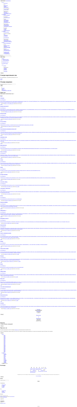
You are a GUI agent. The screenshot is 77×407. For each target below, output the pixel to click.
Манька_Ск (6, 103)
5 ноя (1, 262)
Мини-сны (3, 89)
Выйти (5, 65)
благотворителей (12, 396)
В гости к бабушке (3, 121)
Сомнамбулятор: (8, 0)
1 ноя (1, 301)
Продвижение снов (7, 22)
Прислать (3, 392)
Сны (1, 99)
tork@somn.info (5, 397)
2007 (4, 347)
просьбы (6, 20)
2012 (4, 343)
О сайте (3, 386)
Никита (6, 126)
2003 (4, 350)
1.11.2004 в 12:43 (8, 308)
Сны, (3, 2)
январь (5, 353)
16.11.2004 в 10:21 (13, 207)
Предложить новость (7, 50)
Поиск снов (5, 3)
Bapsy (5, 308)
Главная (3, 88)
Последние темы (7, 45)
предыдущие (38, 310)
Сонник (5, 29)
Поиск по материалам (7, 43)
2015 (4, 340)
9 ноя (1, 231)
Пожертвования (6, 52)
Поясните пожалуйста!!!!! (4, 106)
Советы (5, 28)
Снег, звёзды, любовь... (4, 181)
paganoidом (4, 396)
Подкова (1, 241)
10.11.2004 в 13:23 (9, 230)
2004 (4, 349)
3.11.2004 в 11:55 (9, 300)
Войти (3, 58)
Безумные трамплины (4, 174)
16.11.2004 (17, 186)
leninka (6, 254)
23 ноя (1, 143)
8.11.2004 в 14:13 (11, 261)
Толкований (6, 35)
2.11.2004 (16, 300)
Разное (3, 42)
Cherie (6, 292)
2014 (4, 341)
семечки (1, 159)
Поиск (3, 391)
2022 (4, 335)
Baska (5, 179)
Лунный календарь (7, 30)
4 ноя (1, 269)
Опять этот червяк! (3, 151)
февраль (5, 354)
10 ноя (1, 216)
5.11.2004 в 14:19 (8, 268)
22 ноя (1, 158)
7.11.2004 (17, 254)
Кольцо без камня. (3, 113)
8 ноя (1, 239)
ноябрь (5, 361)
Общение (5, 68)
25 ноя (1, 135)
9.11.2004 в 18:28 (8, 238)
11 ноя (1, 208)
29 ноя (1, 104)
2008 (4, 346)
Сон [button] (1, 79)
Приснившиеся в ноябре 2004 (6, 90)
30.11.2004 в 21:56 (10, 103)
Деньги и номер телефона (4, 248)
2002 (4, 351)
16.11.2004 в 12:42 (10, 200)
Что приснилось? (3, 84)
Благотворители (6, 37)
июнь (5, 357)
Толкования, (4, 14)
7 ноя (1, 246)
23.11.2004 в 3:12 (9, 157)
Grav (5, 238)
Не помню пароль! (5, 63)
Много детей (2, 278)
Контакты (5, 69)
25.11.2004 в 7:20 (8, 142)
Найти (38, 381)
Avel (5, 142)
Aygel (5, 300)
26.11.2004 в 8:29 (9, 134)
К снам (6, 25)
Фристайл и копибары (4, 202)
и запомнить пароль (5, 59)
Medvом (1, 396)
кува (5, 268)
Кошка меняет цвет (3, 145)
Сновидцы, (4, 31)
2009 (4, 345)
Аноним (5, 134)
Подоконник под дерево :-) (4, 218)
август (5, 359)
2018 (4, 338)
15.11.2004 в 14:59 (9, 254)
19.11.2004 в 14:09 (9, 179)
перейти (3, 363)
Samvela (6, 157)
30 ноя (1, 96)
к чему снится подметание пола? (5, 286)
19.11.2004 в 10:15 (9, 186)
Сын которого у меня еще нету (5, 188)
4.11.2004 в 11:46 (9, 284)
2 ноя (1, 293)
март (4, 355)
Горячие (5, 6)
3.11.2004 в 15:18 (9, 292)
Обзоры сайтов (6, 9)
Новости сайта (6, 49)
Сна (4, 34)
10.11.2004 (16, 223)
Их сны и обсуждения (7, 40)
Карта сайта (4, 384)
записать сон (17, 329)
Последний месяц (7, 17)
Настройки (5, 71)
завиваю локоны (3, 271)
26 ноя (1, 127)
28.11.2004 (18, 126)
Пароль (1, 56)
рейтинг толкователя (8, 26)
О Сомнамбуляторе (7, 53)
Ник (1, 55)
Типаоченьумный (7, 207)
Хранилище (4, 390)
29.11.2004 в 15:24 (10, 126)
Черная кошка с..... (3, 210)
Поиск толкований (7, 15)
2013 (4, 342)
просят (6, 21)
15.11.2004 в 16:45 (8, 223)
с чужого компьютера (5, 60)
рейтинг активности (8, 41)
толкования (6, 24)
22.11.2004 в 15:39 (9, 165)
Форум (3, 387)
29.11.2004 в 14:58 (10, 111)
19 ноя (1, 172)
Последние (6, 5)
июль (5, 358)
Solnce (6, 186)
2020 (4, 336)
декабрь (5, 362)
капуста (1, 195)
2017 (4, 339)
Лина (5, 223)
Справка (3, 385)
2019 (4, 337)
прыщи (1, 167)
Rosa (5, 230)
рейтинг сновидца (7, 13)
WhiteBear (6, 111)
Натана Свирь (6, 261)
